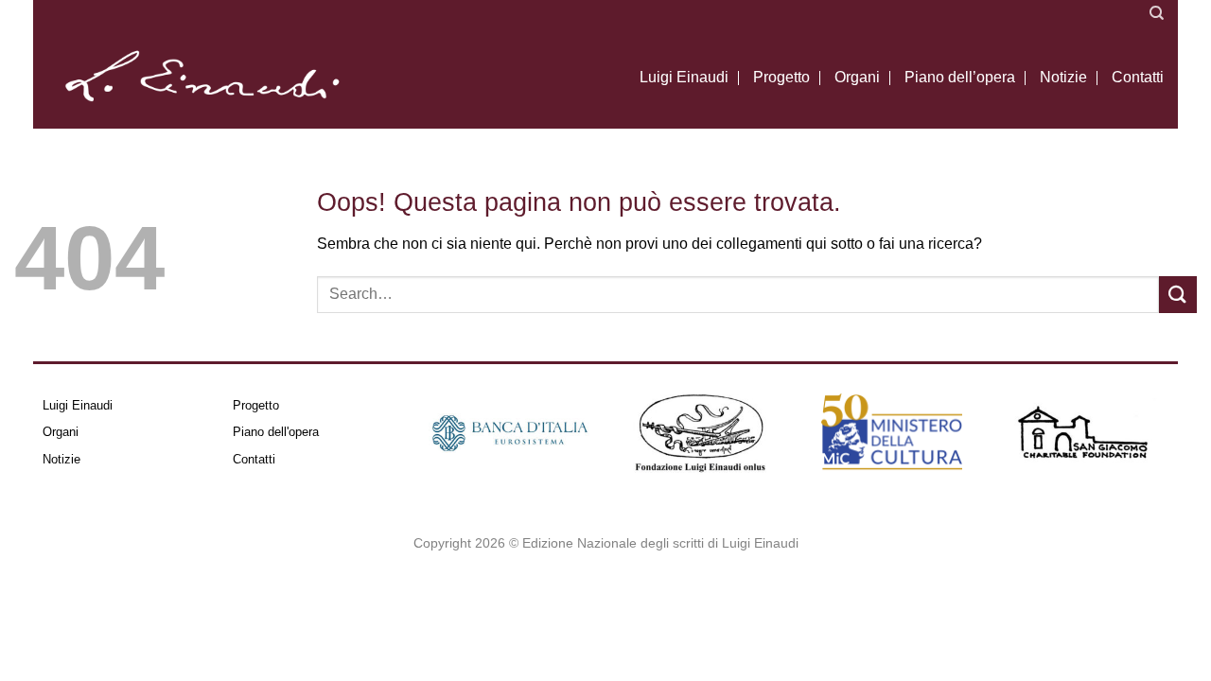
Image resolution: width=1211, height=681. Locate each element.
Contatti (1138, 77)
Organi (857, 77)
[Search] (1157, 13)
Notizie (1063, 77)
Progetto (781, 77)
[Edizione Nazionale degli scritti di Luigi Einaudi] (201, 77)
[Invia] (1178, 294)
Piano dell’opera (959, 77)
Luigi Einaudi (684, 77)
